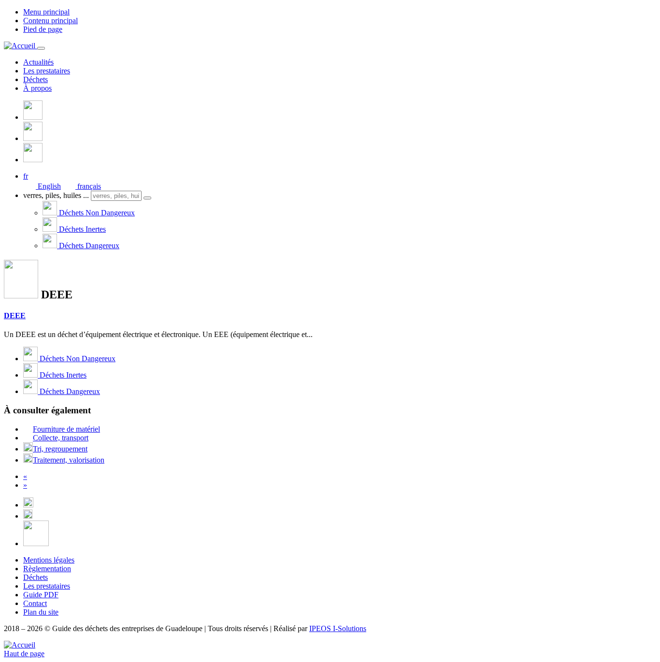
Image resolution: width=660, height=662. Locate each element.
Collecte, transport (60, 438)
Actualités (38, 62)
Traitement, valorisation (68, 460)
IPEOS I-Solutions (337, 628)
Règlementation (47, 568)
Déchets (35, 79)
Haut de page (24, 653)
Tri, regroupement (60, 449)
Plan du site (40, 612)
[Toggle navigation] (41, 48)
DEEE (15, 315)
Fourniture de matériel (66, 429)
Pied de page (42, 29)
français (88, 186)
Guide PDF (40, 595)
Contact (35, 603)
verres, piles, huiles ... (56, 195)
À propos (37, 88)
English (48, 186)
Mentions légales (48, 560)
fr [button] (25, 176)
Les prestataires (46, 71)
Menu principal (46, 12)
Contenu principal (50, 20)
